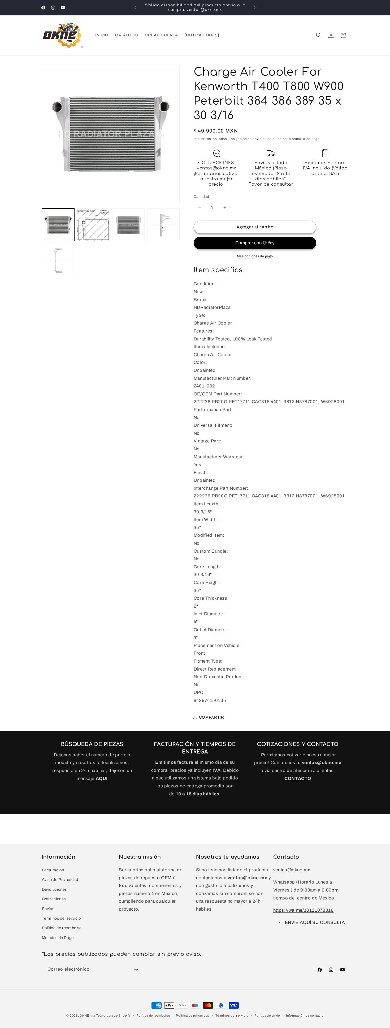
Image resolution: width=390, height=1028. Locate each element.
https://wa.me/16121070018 (303, 909)
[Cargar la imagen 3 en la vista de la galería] (128, 225)
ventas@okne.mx (291, 869)
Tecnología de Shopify (113, 1015)
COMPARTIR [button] (211, 717)
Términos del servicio (61, 918)
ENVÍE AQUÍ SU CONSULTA (315, 922)
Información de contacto (305, 1015)
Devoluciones (54, 889)
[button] (319, 35)
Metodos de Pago (58, 937)
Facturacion (53, 870)
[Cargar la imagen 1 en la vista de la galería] (58, 225)
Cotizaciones (54, 899)
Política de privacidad (193, 1015)
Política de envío (267, 1015)
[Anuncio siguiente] (255, 7)
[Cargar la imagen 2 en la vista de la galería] (93, 225)
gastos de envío (249, 139)
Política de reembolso (62, 928)
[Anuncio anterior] (135, 7)
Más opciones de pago (255, 256)
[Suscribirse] (136, 969)
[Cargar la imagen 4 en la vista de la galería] (163, 225)
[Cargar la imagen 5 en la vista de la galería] (58, 260)
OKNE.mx (87, 1015)
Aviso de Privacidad (60, 879)
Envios (48, 908)
